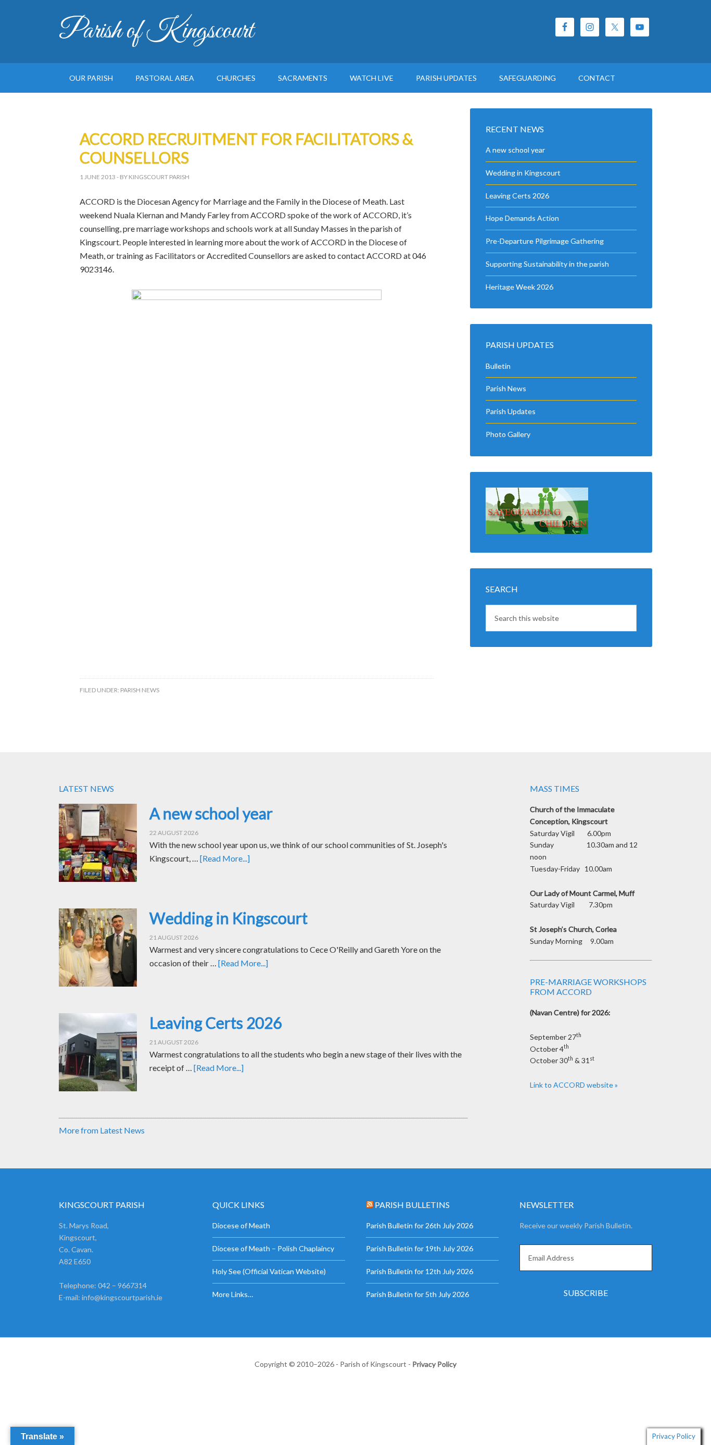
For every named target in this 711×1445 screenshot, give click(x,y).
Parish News (139, 690)
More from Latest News (102, 1130)
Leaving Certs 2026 (517, 195)
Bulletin (498, 366)
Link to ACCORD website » (574, 1084)
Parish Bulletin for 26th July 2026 (419, 1225)
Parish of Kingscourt (156, 31)
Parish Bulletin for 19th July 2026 (419, 1248)
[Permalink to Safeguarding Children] (537, 531)
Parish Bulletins (412, 1205)
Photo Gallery (508, 434)
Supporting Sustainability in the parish (547, 263)
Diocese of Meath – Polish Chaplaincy (273, 1248)
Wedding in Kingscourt (523, 172)
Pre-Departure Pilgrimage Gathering (545, 240)
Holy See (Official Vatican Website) (269, 1271)
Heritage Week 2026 (519, 286)
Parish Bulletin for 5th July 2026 (417, 1294)
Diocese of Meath (241, 1225)
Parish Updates (511, 411)
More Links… (232, 1294)
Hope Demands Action (522, 218)
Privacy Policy (434, 1364)
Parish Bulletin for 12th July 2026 (419, 1271)
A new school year (515, 149)
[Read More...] (225, 858)
